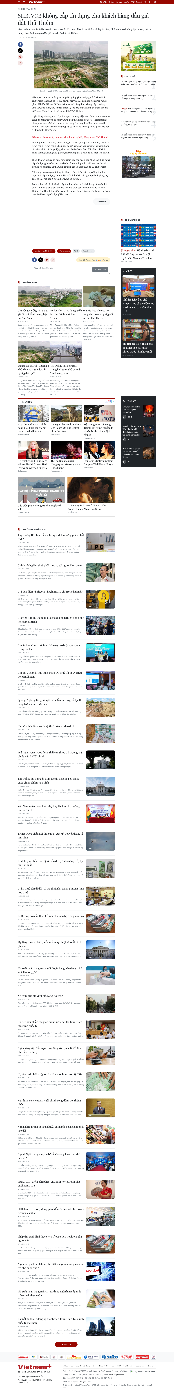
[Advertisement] (71, 223)
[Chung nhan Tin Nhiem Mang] (143, 1371)
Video (129, 271)
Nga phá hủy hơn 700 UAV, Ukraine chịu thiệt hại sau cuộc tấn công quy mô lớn (132, 430)
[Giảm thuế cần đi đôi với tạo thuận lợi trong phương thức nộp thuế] (100, 896)
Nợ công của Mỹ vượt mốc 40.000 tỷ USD (41, 995)
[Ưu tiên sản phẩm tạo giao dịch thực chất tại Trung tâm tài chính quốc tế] (100, 1029)
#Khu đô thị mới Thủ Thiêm (43, 251)
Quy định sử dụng (83, 1366)
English (111, 2)
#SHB (76, 251)
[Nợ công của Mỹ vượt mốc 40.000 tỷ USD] (100, 1003)
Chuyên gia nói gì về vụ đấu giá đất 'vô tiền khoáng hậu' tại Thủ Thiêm (33, 314)
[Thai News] (61, 1357)
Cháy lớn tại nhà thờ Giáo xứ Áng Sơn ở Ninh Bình (131, 409)
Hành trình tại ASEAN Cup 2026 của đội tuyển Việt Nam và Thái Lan (137, 254)
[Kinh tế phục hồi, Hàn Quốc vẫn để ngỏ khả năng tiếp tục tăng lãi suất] (100, 868)
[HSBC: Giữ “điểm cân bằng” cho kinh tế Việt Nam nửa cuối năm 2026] (100, 1189)
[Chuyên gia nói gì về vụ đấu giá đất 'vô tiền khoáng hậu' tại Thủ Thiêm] (34, 296)
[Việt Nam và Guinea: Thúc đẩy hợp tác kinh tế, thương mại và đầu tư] (100, 813)
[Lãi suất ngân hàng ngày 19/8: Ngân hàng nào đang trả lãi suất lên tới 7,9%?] (100, 975)
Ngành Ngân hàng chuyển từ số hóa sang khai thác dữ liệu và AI (48, 1156)
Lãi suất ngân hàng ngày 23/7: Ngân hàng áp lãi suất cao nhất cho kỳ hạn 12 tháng (138, 82)
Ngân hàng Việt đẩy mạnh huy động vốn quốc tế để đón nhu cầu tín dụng (49, 1050)
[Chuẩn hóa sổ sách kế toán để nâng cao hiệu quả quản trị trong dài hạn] (100, 652)
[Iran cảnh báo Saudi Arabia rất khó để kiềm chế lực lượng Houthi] (148, 453)
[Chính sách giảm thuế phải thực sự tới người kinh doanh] (100, 572)
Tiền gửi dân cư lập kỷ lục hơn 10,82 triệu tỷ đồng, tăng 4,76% (138, 123)
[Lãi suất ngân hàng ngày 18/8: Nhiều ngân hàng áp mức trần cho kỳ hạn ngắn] (100, 1298)
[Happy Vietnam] (74, 1357)
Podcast (131, 401)
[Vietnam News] (109, 1357)
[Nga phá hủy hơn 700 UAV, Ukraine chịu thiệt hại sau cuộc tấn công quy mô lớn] (148, 431)
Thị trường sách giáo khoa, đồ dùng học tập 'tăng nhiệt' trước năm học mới (138, 347)
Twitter (20, 50)
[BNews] (34, 1357)
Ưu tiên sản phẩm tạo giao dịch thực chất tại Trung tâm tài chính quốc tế (50, 1024)
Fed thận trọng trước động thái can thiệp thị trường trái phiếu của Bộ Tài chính (50, 754)
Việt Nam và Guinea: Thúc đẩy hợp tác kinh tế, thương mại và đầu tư (49, 808)
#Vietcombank (64, 251)
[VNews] (153, 1357)
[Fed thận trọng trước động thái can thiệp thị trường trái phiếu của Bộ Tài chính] (100, 759)
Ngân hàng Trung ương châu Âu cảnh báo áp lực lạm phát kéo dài (51, 1128)
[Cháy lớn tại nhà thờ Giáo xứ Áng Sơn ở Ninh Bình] (148, 411)
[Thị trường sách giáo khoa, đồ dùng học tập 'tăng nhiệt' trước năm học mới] (138, 330)
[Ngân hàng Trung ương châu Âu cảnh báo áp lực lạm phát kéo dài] (100, 1134)
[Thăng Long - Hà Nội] (145, 2)
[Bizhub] (44, 1357)
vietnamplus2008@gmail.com (79, 1381)
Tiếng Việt (103, 2)
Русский (139, 2)
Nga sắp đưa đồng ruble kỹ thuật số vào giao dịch (46, 726)
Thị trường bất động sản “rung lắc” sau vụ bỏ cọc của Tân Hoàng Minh (65, 369)
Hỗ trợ (100, 1366)
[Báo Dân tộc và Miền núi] (20, 1357)
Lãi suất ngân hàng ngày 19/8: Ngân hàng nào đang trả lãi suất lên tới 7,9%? (50, 970)
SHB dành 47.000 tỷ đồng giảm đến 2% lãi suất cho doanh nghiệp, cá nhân (51, 1211)
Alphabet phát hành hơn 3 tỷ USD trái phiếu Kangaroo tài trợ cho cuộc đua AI (51, 1266)
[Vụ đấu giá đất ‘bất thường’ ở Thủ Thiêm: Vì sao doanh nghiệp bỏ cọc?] (34, 352)
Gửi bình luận (100, 269)
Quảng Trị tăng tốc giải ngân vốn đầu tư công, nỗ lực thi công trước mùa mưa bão (50, 702)
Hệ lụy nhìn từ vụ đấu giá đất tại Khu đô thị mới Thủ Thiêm (66, 314)
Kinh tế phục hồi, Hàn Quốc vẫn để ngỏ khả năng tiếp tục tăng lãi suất (51, 863)
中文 (133, 2)
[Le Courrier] (127, 1357)
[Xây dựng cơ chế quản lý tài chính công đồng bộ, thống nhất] (100, 1107)
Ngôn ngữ (110, 1366)
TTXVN (119, 1366)
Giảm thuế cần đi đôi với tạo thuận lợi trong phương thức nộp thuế (51, 890)
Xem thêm (66, 1344)
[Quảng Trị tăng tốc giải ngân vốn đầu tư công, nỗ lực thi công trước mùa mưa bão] (100, 707)
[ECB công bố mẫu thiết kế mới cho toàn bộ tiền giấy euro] (100, 923)
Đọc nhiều (130, 76)
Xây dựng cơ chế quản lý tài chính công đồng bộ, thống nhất (49, 1102)
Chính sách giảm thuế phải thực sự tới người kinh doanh (50, 565)
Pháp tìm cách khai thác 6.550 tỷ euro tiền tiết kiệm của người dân (50, 1238)
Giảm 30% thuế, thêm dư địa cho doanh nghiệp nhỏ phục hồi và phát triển (51, 619)
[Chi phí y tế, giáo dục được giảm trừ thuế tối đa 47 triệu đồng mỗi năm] (100, 680)
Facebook (20, 44)
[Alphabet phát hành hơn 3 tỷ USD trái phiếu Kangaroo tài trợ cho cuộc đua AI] (100, 1271)
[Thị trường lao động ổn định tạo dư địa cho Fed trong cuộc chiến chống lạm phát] (100, 786)
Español (126, 2)
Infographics (132, 219)
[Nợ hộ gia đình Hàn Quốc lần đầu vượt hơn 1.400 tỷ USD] (100, 1081)
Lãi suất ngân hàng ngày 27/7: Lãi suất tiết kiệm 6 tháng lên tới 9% (137, 97)
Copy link (20, 63)
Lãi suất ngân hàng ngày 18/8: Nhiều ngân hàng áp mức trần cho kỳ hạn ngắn (49, 1293)
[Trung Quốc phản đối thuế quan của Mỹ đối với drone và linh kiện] (100, 841)
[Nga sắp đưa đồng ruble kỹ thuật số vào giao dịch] (100, 733)
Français (119, 2)
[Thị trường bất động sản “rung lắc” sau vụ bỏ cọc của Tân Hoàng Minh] (66, 352)
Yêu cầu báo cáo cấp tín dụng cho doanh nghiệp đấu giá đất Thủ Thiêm (98, 314)
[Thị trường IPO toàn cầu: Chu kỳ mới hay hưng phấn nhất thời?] (100, 542)
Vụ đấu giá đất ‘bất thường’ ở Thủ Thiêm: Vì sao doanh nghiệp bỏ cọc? (33, 369)
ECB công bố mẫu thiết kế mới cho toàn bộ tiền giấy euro (51, 916)
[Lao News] (54, 1357)
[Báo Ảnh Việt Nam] (142, 1357)
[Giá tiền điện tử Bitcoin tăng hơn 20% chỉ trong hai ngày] (100, 599)
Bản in (20, 56)
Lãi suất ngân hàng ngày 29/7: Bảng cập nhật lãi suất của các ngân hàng (137, 136)
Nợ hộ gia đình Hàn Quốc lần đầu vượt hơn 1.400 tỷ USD (50, 1074)
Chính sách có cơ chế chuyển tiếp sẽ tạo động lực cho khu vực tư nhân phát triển (138, 305)
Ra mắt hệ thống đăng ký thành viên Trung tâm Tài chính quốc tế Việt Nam (51, 1321)
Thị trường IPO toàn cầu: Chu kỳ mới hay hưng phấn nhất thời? (51, 537)
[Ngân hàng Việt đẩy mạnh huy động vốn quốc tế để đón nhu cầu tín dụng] (100, 1055)
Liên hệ (150, 1366)
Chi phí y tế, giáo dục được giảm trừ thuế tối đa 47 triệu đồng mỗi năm (50, 674)
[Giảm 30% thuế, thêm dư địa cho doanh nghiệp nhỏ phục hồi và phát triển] (100, 625)
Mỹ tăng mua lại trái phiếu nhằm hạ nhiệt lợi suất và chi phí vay (50, 944)
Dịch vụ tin (129, 1366)
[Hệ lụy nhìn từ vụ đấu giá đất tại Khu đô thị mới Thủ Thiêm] (66, 296)
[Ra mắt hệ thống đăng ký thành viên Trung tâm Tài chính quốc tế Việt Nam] (100, 1326)
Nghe (129, 417)
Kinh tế (21, 9)
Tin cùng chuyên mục (34, 529)
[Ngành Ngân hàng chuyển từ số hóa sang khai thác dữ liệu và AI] (100, 1161)
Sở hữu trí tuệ (68, 1366)
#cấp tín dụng (88, 251)
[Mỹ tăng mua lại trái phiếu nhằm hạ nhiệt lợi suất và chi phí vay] (100, 949)
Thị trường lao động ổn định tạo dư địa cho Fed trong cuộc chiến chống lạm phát (48, 780)
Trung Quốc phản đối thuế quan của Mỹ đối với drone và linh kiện (50, 835)
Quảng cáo (140, 1366)
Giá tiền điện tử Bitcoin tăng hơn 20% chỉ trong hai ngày (50, 591)
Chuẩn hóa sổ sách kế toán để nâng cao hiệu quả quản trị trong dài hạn (50, 647)
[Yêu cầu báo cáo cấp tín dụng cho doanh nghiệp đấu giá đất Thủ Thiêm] (70, 137)
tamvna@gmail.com (116, 1374)
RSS (94, 1366)
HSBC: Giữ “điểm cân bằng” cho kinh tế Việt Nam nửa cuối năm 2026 (49, 1183)
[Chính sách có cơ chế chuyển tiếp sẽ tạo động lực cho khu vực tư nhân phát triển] (138, 286)
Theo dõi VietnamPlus (87, 260)
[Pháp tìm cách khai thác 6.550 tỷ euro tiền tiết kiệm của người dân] (100, 1244)
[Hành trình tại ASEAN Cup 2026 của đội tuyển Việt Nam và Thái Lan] (138, 235)
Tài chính (32, 9)
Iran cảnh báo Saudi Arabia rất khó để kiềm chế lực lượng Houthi (131, 452)
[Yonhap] (91, 1357)
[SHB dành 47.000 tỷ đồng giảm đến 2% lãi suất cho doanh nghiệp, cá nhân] (100, 1216)
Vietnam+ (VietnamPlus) (36, 2)
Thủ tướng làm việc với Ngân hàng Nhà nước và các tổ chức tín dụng (137, 110)
